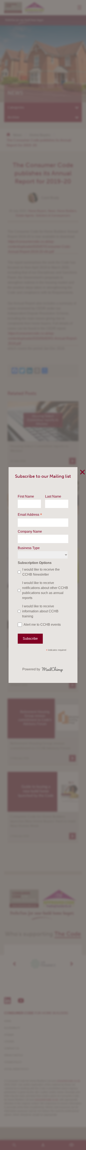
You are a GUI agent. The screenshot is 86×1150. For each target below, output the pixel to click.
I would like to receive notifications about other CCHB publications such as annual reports (45, 590)
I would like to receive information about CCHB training (40, 611)
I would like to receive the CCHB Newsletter (41, 572)
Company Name (30, 531)
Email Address (30, 515)
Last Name (53, 496)
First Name (26, 496)
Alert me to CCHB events (42, 624)
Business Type (29, 548)
